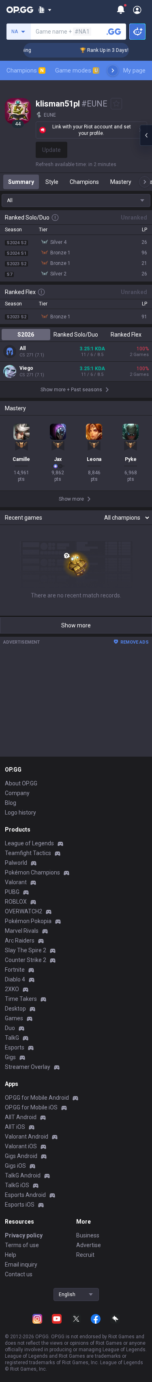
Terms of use (22, 1245)
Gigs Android (21, 1156)
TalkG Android (23, 1175)
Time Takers (21, 999)
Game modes (76, 70)
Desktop (15, 1008)
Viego (26, 368)
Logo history (20, 812)
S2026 (25, 334)
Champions (25, 70)
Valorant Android (26, 1136)
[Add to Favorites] (116, 103)
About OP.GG (21, 783)
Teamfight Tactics (28, 853)
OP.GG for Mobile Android (37, 1097)
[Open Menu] (137, 10)
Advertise (88, 1245)
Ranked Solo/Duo (76, 334)
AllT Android (20, 1117)
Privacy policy (24, 1235)
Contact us (18, 1274)
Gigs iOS (15, 1165)
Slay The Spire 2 (25, 950)
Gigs (10, 1057)
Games (14, 1018)
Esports (14, 1047)
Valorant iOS (21, 1146)
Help (10, 1255)
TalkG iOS (17, 1185)
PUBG (12, 892)
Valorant (16, 882)
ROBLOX (16, 901)
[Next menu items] (112, 70)
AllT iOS (15, 1127)
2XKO (12, 989)
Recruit (85, 1255)
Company (17, 793)
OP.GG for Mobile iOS (31, 1107)
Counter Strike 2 (25, 960)
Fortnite (15, 969)
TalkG (12, 1037)
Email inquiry (21, 1264)
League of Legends (29, 843)
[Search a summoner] (114, 31)
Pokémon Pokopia (28, 921)
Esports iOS (19, 1204)
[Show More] (44, 10)
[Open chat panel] (146, 135)
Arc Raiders (19, 940)
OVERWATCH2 (23, 911)
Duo (10, 1028)
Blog (10, 803)
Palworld (16, 862)
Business (87, 1235)
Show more (76, 625)
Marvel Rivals (22, 931)
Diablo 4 (15, 979)
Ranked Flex (126, 334)
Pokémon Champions (32, 872)
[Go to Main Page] (19, 9)
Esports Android (25, 1195)
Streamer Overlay (27, 1067)
